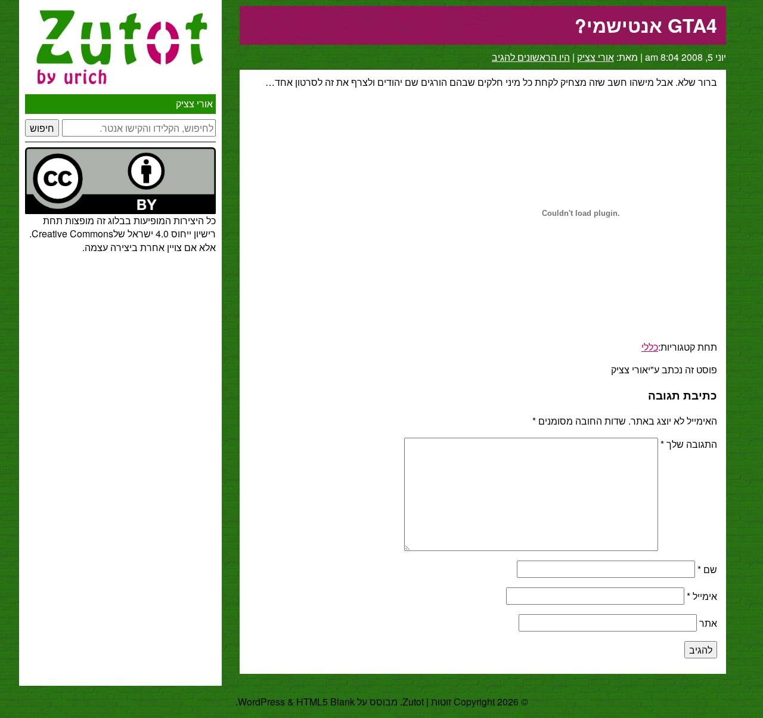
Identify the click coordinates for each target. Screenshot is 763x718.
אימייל (702, 596)
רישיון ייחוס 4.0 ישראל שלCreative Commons (124, 233)
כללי (649, 347)
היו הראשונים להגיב (531, 57)
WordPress (261, 701)
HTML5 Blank (325, 701)
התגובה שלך (688, 444)
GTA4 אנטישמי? (646, 25)
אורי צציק (194, 103)
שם (707, 569)
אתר (708, 623)
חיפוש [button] (42, 128)
